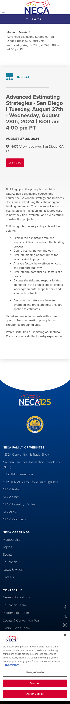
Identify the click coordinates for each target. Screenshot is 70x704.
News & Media (13, 570)
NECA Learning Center (19, 504)
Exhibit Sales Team (16, 628)
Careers (8, 577)
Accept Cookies (35, 693)
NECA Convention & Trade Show (26, 454)
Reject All (35, 683)
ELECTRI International (18, 474)
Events (36, 19)
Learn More (16, 164)
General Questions (16, 597)
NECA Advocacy (14, 519)
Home (11, 32)
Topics (7, 547)
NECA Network (13, 489)
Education (10, 562)
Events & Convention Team (22, 620)
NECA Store (11, 497)
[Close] (65, 635)
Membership (12, 540)
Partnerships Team (16, 613)
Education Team (14, 605)
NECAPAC (10, 512)
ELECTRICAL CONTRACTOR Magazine (30, 482)
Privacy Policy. (11, 664)
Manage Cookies (35, 672)
